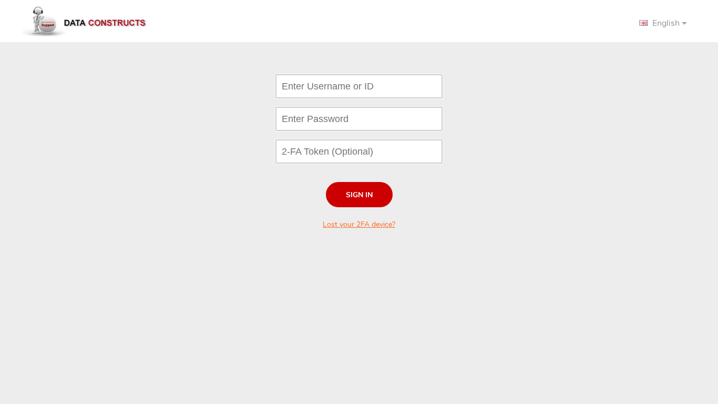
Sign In (359, 195)
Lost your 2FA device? (359, 224)
